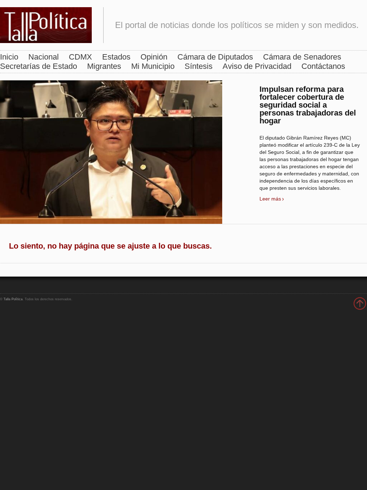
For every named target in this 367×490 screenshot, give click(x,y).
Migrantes (104, 66)
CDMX (80, 56)
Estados (116, 56)
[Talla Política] (46, 23)
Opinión (153, 56)
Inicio (9, 56)
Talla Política (13, 299)
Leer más (270, 199)
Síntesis (199, 66)
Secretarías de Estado (38, 66)
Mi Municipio (153, 66)
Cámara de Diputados (215, 56)
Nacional (43, 56)
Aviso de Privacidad (257, 66)
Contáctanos (323, 66)
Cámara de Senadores (302, 56)
